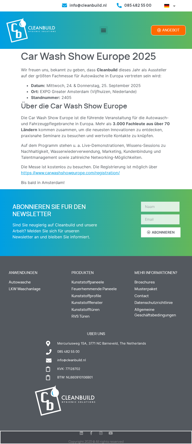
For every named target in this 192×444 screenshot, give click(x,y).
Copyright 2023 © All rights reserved (96, 442)
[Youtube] (110, 433)
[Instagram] (101, 433)
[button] (104, 30)
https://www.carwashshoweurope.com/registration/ (70, 173)
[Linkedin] (81, 433)
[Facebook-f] (91, 433)
